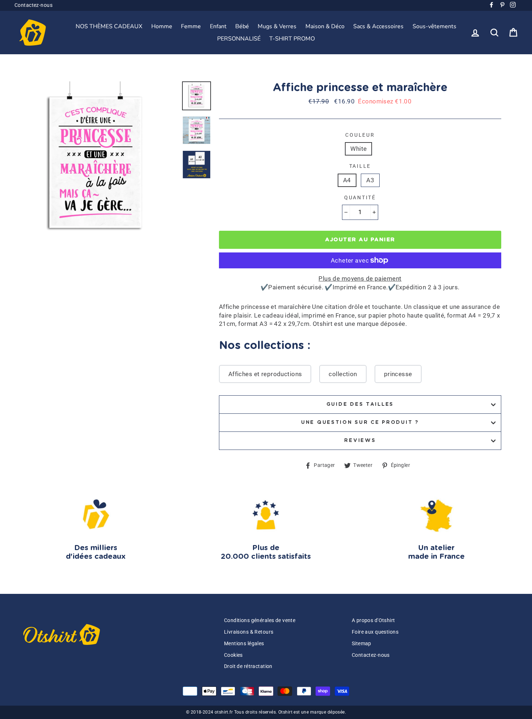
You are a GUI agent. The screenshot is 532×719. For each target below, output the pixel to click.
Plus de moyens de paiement (359, 278)
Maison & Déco (325, 26)
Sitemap (361, 644)
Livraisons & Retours (249, 632)
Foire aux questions (375, 632)
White (358, 148)
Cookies (233, 655)
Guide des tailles (360, 404)
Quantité (360, 197)
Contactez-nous (33, 5)
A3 (370, 180)
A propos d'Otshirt (373, 620)
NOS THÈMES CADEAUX (109, 26)
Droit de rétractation (248, 666)
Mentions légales (244, 644)
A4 (347, 180)
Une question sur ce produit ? (360, 422)
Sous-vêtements (434, 26)
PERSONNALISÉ (239, 39)
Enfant (218, 26)
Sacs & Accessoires (378, 26)
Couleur (360, 135)
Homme (161, 26)
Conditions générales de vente (259, 620)
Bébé (242, 26)
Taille (360, 166)
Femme (191, 26)
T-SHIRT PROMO (292, 39)
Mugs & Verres (277, 26)
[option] (95, 162)
